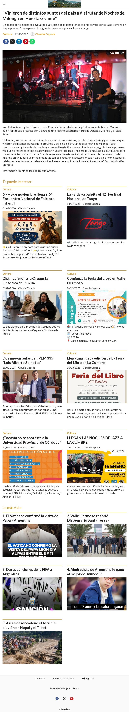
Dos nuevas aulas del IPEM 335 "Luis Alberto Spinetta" (28, 360)
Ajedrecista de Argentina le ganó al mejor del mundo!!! (95, 571)
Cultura (7, 34)
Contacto (40, 678)
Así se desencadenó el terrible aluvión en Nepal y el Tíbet (29, 625)
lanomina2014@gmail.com (64, 688)
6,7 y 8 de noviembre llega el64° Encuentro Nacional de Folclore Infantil (28, 198)
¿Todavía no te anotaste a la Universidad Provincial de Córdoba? (32, 440)
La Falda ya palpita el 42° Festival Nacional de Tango (94, 196)
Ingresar (89, 678)
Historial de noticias (63, 678)
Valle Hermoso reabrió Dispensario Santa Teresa (88, 518)
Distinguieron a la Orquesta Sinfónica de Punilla (25, 280)
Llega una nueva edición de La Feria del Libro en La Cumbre (95, 360)
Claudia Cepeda (45, 34)
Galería (115, 53)
